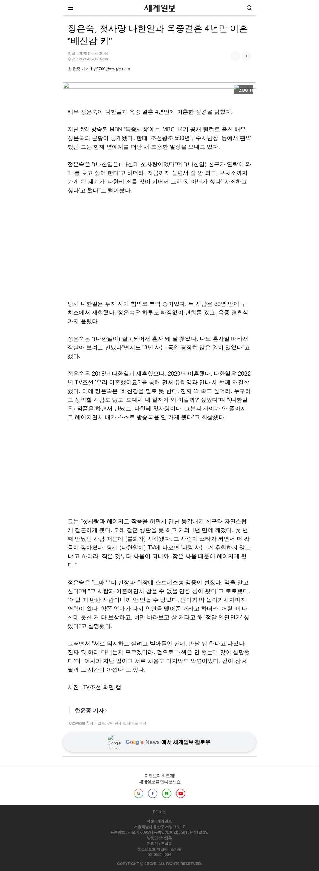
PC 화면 (159, 812)
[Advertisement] (159, 246)
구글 (138, 793)
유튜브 (180, 793)
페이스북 (152, 793)
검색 (249, 7)
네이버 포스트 (166, 793)
